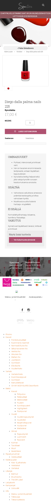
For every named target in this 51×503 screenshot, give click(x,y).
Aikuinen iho (16, 354)
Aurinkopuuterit (23, 406)
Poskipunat (22, 411)
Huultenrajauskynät (25, 417)
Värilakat (19, 52)
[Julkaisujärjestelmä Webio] (30, 321)
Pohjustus (21, 394)
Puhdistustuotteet (18, 340)
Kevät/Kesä (16, 451)
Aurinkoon (15, 363)
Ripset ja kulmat (12, 454)
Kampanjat (10, 485)
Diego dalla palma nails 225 (34, 52)
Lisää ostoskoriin (27, 131)
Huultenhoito (16, 368)
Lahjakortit (10, 482)
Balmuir (14, 474)
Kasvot (8, 337)
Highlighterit (22, 408)
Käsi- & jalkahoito (18, 463)
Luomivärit (21, 437)
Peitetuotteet (22, 397)
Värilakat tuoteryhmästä (24, 240)
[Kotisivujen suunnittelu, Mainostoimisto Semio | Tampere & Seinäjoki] (21, 321)
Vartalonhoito (17, 374)
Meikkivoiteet (22, 400)
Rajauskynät (22, 434)
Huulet (14, 414)
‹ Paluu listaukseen (25, 48)
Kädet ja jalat (8, 52)
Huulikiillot (21, 420)
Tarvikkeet (15, 445)
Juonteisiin (15, 360)
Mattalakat (21, 428)
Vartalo (9, 371)
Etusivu (9, 334)
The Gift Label (17, 480)
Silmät (14, 431)
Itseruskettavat (17, 383)
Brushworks (16, 477)
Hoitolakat (15, 465)
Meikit (8, 388)
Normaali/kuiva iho (19, 346)
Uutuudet (15, 488)
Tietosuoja (15, 497)
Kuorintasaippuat (18, 377)
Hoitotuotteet (16, 457)
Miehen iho (15, 357)
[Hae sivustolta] (43, 4)
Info (7, 491)
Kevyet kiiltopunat (24, 423)
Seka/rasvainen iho (19, 349)
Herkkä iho (15, 351)
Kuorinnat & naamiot (20, 343)
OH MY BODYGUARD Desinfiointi (24, 386)
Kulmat (14, 443)
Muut (13, 448)
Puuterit (20, 403)
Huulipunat (21, 425)
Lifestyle (9, 471)
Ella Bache (15, 366)
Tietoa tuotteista (18, 500)
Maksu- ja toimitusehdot (21, 494)
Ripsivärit (21, 440)
